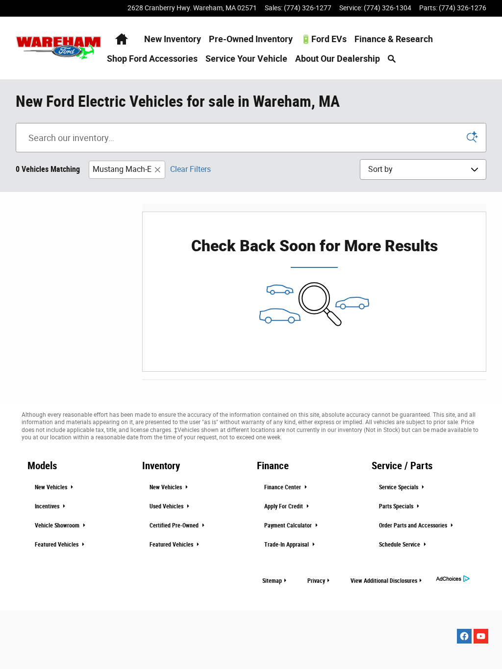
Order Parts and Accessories (414, 525)
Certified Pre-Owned (175, 525)
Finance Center (283, 487)
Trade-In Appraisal (287, 544)
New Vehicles (52, 487)
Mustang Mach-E (122, 169)
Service (246, 59)
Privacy (316, 580)
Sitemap (272, 580)
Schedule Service (400, 544)
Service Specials (399, 487)
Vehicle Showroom (58, 525)
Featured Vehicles (57, 544)
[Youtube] (481, 636)
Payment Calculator (288, 525)
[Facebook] (464, 636)
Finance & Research (393, 39)
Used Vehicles (167, 506)
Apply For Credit (284, 506)
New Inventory (172, 39)
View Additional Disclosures (384, 580)
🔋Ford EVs (324, 39)
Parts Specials (397, 506)
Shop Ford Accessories (152, 59)
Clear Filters (190, 169)
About (337, 59)
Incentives (48, 506)
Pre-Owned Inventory (251, 39)
